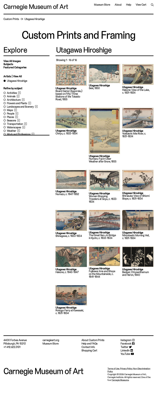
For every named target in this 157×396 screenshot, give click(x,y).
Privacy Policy (126, 368)
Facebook (126, 343)
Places (10, 117)
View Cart (141, 4)
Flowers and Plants (17, 103)
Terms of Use (113, 368)
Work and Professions (18, 134)
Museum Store (102, 4)
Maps (10, 110)
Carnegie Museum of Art (35, 7)
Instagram (126, 340)
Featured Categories (15, 67)
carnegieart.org (51, 340)
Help (128, 4)
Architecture (14, 100)
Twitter (124, 347)
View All (17, 76)
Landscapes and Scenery (20, 106)
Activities (12, 93)
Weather (11, 131)
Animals (11, 96)
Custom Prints (11, 19)
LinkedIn (125, 350)
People (10, 113)
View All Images (12, 61)
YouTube (125, 354)
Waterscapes (14, 127)
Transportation (15, 124)
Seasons (11, 120)
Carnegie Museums (120, 380)
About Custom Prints (92, 340)
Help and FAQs (89, 343)
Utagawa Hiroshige (34, 19)
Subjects (8, 64)
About (118, 4)
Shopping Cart (89, 350)
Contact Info (88, 347)
